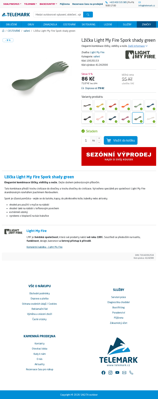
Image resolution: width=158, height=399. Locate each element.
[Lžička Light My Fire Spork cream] (150, 118)
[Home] (3, 30)
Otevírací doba (39, 348)
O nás (39, 358)
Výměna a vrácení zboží (39, 313)
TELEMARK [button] (29, 4)
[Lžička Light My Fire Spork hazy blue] (150, 105)
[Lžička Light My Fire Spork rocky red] (112, 105)
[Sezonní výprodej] (118, 156)
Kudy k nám (39, 353)
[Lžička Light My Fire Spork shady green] (137, 118)
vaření (96, 56)
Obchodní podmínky (39, 293)
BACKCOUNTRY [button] (47, 4)
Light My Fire (97, 52)
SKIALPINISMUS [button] (11, 4)
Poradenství (118, 312)
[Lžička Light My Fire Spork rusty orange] (125, 105)
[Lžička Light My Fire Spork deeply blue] (112, 118)
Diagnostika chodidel (118, 302)
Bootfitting (118, 307)
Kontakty (40, 343)
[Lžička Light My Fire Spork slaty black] (87, 118)
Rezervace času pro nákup (39, 369)
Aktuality (40, 364)
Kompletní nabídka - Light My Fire (44, 247)
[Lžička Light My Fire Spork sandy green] (137, 105)
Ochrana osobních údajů (34, 303)
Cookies (53, 303)
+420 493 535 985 (118, 2)
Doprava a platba (39, 298)
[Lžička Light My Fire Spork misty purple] (125, 118)
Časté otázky (39, 319)
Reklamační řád (39, 308)
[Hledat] (88, 14)
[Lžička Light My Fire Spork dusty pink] (99, 118)
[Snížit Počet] (99, 142)
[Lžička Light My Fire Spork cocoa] (87, 105)
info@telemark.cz (147, 5)
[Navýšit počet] (99, 138)
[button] (103, 372)
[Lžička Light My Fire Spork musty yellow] (99, 105)
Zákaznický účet (118, 322)
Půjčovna (118, 317)
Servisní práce (118, 297)
